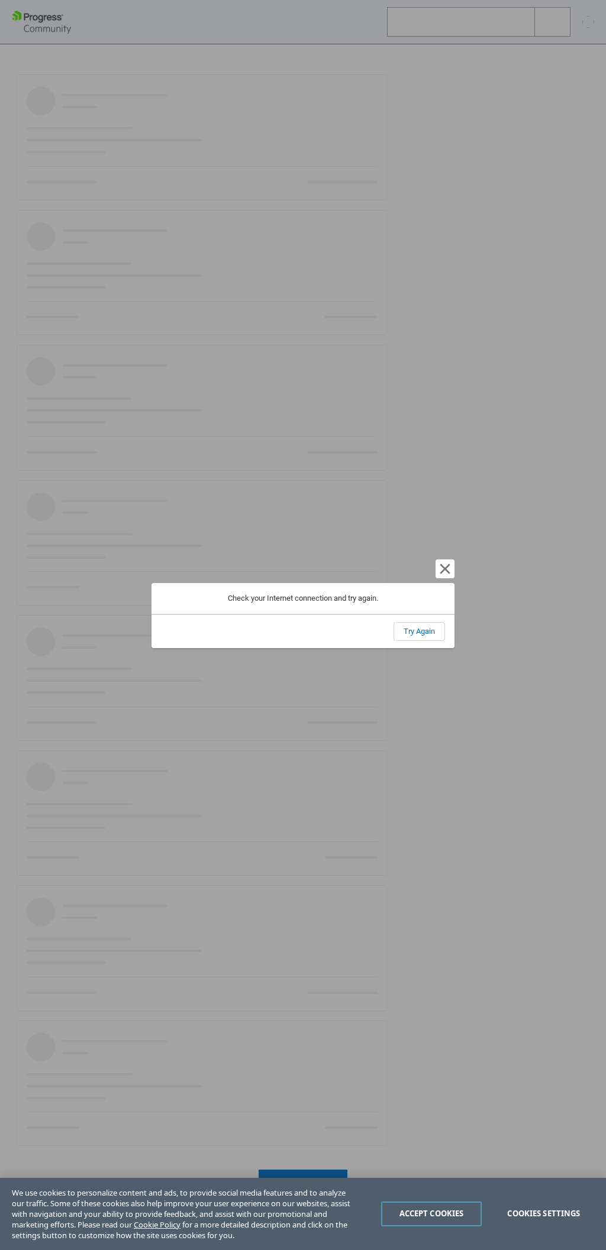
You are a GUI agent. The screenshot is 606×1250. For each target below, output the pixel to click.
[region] (303, 1214)
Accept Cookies (431, 1213)
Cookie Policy (157, 1224)
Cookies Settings (543, 1213)
